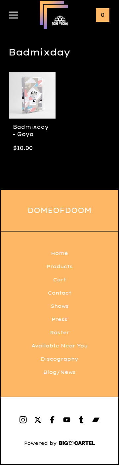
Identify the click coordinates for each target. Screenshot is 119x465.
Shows (60, 306)
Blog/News (59, 372)
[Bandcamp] (96, 420)
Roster (59, 332)
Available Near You (59, 345)
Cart (59, 279)
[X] (38, 420)
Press (59, 319)
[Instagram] (23, 420)
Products (60, 266)
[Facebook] (52, 420)
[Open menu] (13, 15)
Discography (59, 359)
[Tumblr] (81, 420)
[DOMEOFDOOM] (60, 21)
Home (59, 253)
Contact (59, 293)
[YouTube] (67, 420)
